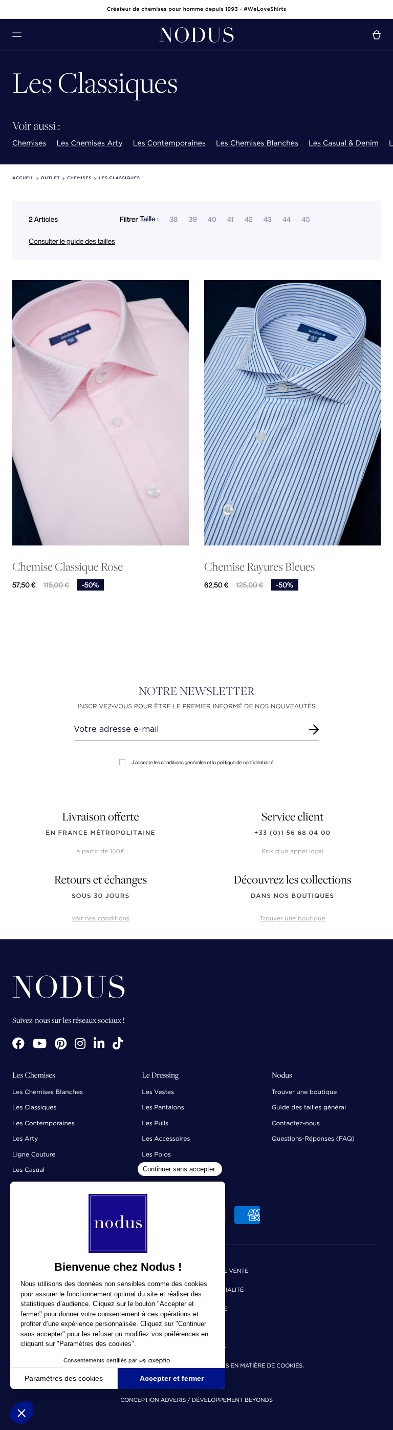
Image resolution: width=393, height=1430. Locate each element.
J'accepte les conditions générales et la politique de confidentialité (202, 762)
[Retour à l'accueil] (196, 35)
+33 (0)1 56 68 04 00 (292, 833)
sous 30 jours (100, 896)
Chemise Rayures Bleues (259, 566)
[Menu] (16, 34)
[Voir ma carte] (377, 34)
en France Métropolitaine (100, 833)
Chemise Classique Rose (67, 566)
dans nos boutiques (292, 896)
